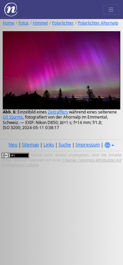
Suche (64, 145)
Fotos (23, 23)
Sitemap (30, 145)
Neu (13, 145)
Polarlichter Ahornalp (98, 23)
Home (8, 23)
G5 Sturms (13, 117)
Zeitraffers (58, 112)
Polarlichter (63, 23)
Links (48, 145)
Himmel (40, 23)
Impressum (88, 145)
